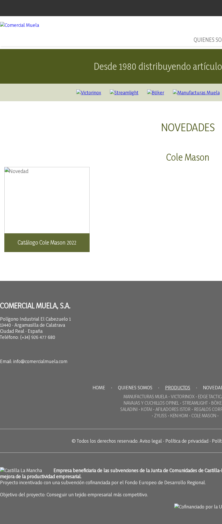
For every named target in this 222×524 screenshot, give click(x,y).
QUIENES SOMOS (135, 387)
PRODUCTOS (177, 387)
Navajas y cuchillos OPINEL (151, 403)
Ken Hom (179, 415)
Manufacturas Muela (145, 396)
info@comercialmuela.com (40, 361)
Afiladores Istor (173, 409)
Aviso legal (151, 441)
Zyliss (160, 415)
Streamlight (195, 403)
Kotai (146, 409)
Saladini (129, 409)
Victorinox (183, 396)
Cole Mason (203, 415)
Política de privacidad (186, 441)
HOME (98, 387)
